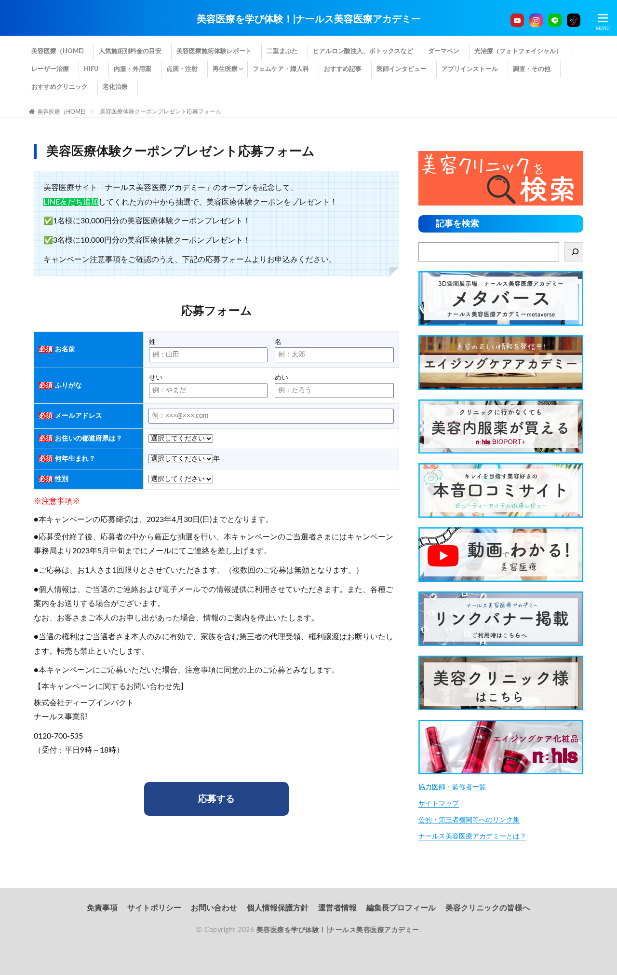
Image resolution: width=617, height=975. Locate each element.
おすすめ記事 (343, 69)
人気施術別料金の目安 (130, 51)
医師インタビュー (401, 69)
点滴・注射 (182, 69)
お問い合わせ (214, 908)
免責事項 (102, 908)
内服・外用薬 (132, 69)
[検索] (573, 251)
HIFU (91, 69)
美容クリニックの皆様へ (487, 908)
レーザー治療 (50, 69)
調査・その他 (531, 69)
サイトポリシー (154, 908)
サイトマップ (438, 803)
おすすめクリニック (59, 87)
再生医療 (225, 69)
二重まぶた (282, 51)
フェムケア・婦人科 (281, 69)
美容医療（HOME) (57, 51)
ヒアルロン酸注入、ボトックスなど (363, 51)
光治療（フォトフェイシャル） (518, 51)
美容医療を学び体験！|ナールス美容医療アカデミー (309, 19)
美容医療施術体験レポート (214, 51)
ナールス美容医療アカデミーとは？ (472, 836)
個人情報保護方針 (277, 908)
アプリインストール (470, 69)
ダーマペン (443, 51)
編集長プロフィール (401, 908)
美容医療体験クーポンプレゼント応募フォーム (160, 111)
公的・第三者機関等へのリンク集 (469, 820)
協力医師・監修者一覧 (452, 787)
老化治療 (115, 87)
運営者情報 (337, 908)
